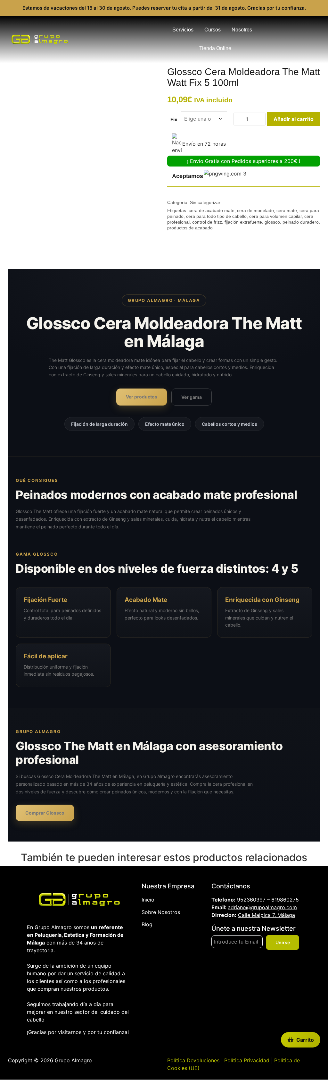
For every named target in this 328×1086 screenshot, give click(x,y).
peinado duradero (301, 222)
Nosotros (242, 29)
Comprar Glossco (44, 813)
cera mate (286, 210)
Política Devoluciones (193, 1060)
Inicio (148, 899)
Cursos (212, 29)
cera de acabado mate (211, 210)
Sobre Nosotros (161, 912)
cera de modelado (255, 210)
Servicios (182, 29)
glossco (272, 222)
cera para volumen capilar (275, 216)
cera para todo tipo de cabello (216, 216)
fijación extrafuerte (243, 222)
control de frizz (207, 222)
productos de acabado (190, 227)
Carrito (305, 1040)
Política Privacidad (246, 1060)
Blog (147, 924)
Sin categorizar (205, 202)
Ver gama (191, 397)
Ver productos (141, 396)
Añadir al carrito (294, 119)
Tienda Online (215, 48)
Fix (173, 119)
